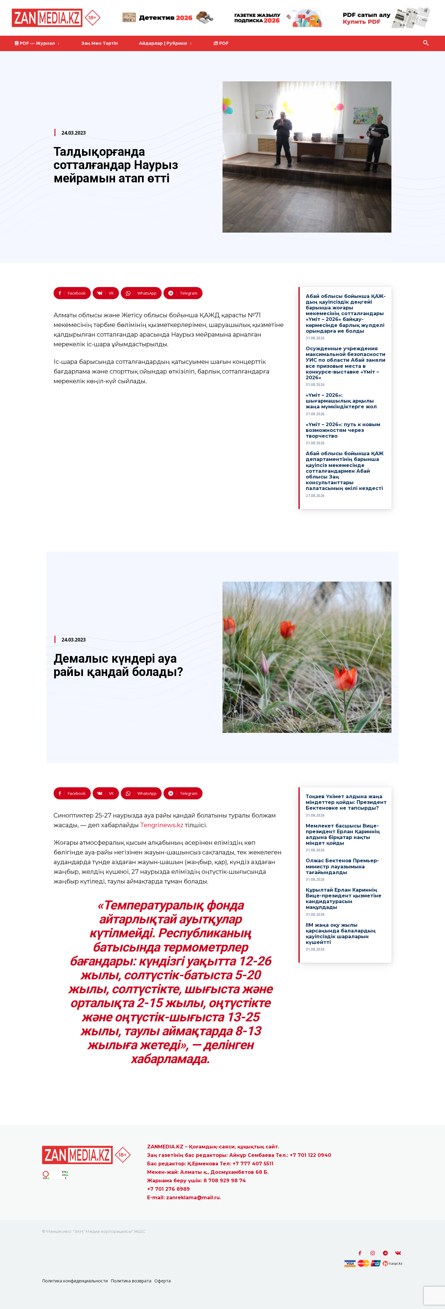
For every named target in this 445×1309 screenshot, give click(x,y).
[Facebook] (360, 1253)
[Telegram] (385, 1253)
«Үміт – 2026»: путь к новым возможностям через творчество (343, 430)
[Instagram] (372, 1253)
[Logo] (57, 17)
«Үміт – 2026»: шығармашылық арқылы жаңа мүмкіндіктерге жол (341, 401)
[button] (426, 43)
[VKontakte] (398, 1253)
